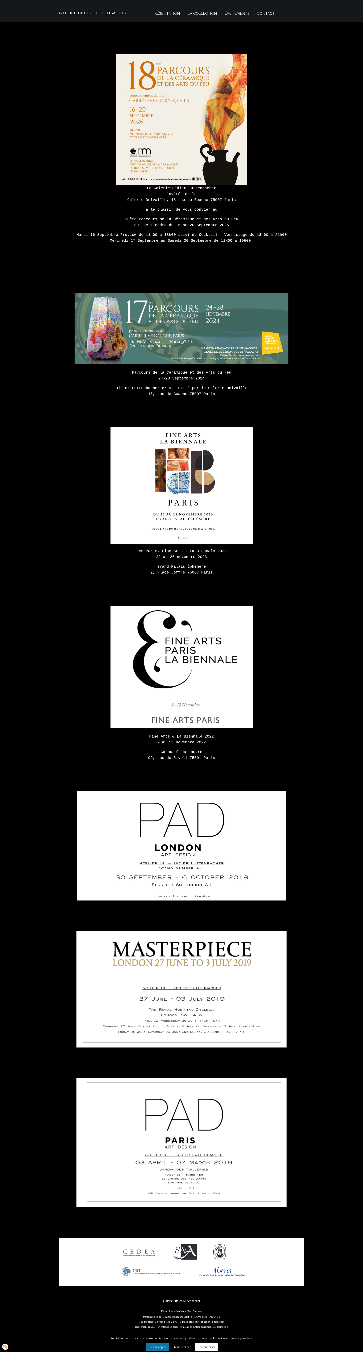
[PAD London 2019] (181, 845)
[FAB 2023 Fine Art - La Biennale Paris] (181, 485)
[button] (5, 1347)
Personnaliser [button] (206, 1347)
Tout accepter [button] (157, 1347)
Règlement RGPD (145, 1326)
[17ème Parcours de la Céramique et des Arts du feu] (181, 328)
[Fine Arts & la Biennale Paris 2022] (181, 667)
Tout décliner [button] (182, 1347)
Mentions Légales (168, 1326)
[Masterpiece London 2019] (181, 989)
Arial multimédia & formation (211, 1326)
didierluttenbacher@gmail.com (206, 1321)
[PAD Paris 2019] (181, 1142)
